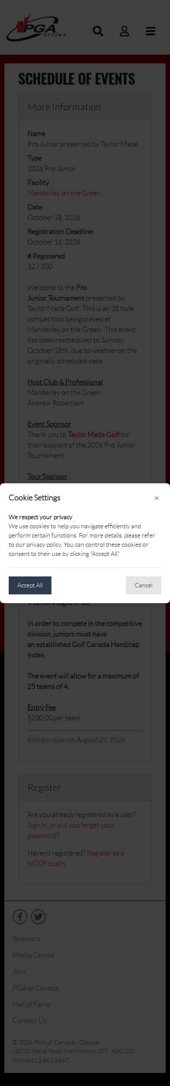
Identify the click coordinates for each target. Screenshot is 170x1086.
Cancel (144, 585)
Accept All (30, 585)
